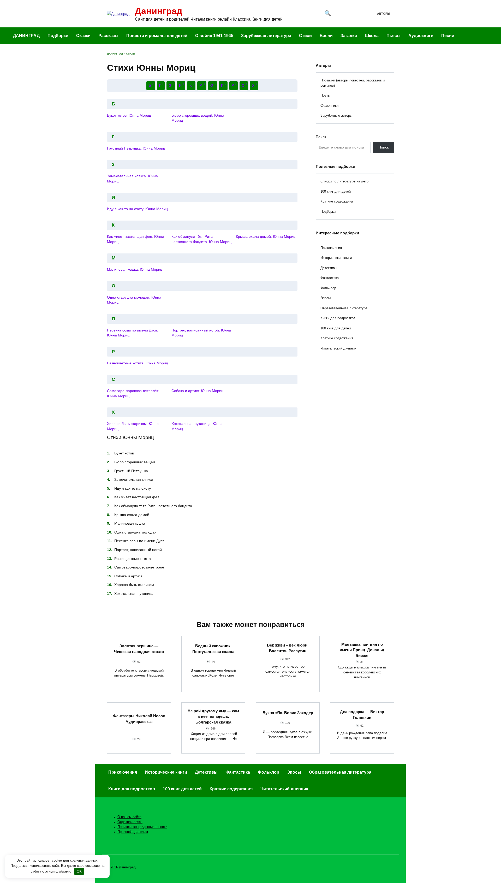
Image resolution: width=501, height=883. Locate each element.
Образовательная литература (343, 308)
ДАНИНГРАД (26, 35)
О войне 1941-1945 (214, 35)
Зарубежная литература (266, 35)
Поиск (321, 137)
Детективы (328, 268)
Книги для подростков (337, 318)
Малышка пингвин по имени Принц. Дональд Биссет (362, 649)
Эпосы (325, 298)
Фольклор (328, 288)
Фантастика (329, 278)
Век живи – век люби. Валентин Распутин (287, 648)
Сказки (83, 35)
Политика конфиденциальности (142, 827)
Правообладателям (132, 832)
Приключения (331, 248)
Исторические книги (336, 258)
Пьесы (393, 35)
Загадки (349, 35)
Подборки (57, 35)
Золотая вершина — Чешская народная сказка (139, 649)
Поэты (325, 95)
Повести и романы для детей (156, 35)
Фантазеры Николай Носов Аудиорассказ (139, 719)
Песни (447, 35)
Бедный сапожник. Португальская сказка (213, 649)
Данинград (158, 11)
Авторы (383, 13)
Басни (326, 35)
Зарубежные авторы (336, 115)
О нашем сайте (129, 817)
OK (79, 871)
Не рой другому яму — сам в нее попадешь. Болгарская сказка (213, 716)
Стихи (305, 35)
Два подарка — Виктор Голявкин (362, 714)
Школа (372, 35)
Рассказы (108, 35)
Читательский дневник (338, 348)
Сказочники (329, 106)
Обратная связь (129, 822)
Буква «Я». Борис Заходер (288, 712)
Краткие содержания (336, 201)
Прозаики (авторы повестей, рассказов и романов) (352, 82)
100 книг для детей (335, 191)
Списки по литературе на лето (344, 181)
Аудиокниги (420, 35)
